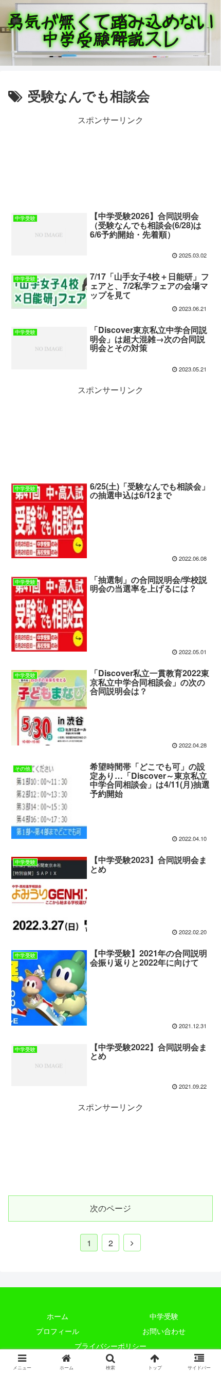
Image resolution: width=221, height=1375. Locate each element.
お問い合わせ (164, 1331)
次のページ (110, 1208)
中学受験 (164, 1316)
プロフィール (57, 1331)
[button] (201, 1052)
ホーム (57, 1316)
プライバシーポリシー (110, 1346)
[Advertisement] (110, 161)
